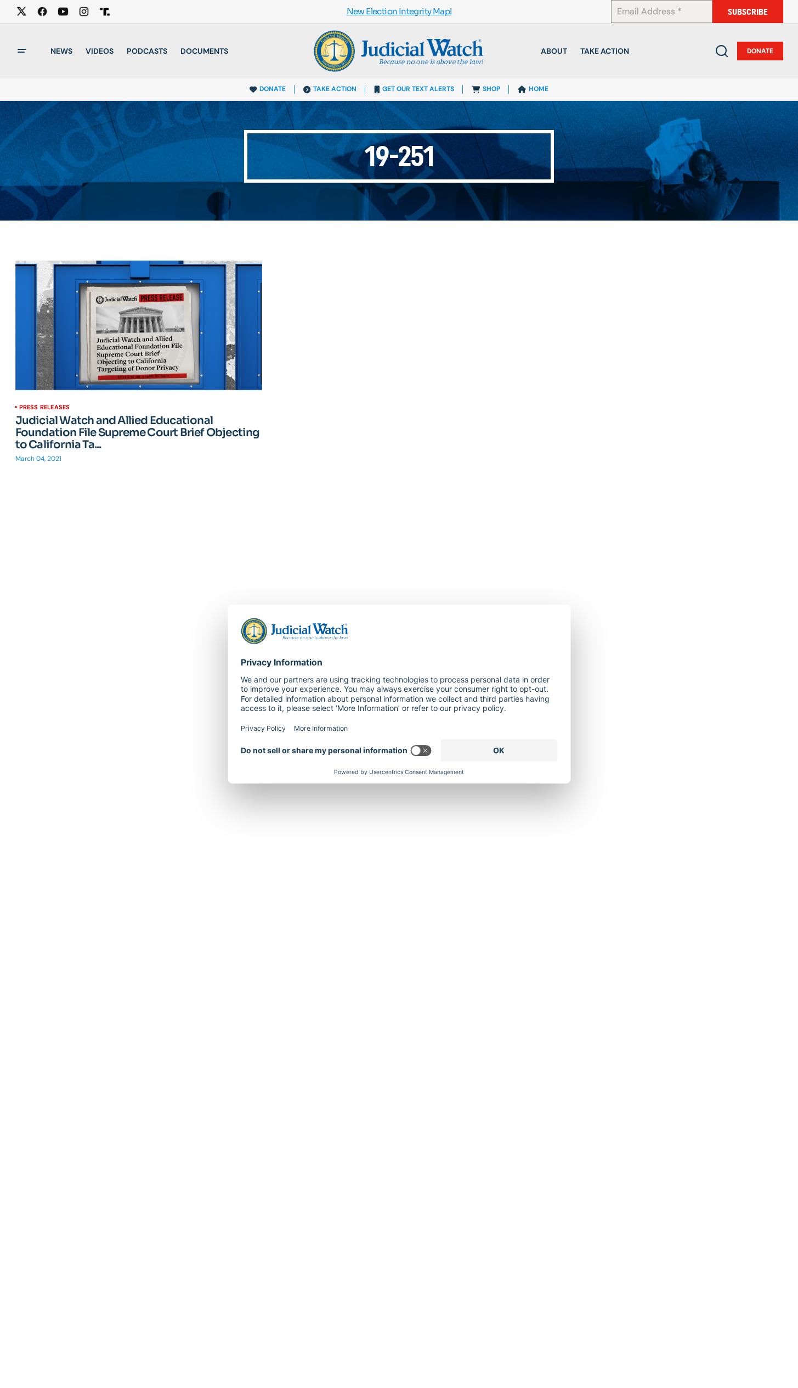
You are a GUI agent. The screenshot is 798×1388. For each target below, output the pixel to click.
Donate (760, 51)
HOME (538, 88)
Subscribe (748, 12)
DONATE (272, 88)
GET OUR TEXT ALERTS (418, 88)
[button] (22, 51)
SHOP (491, 88)
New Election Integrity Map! (399, 11)
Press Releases (44, 407)
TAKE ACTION (334, 88)
